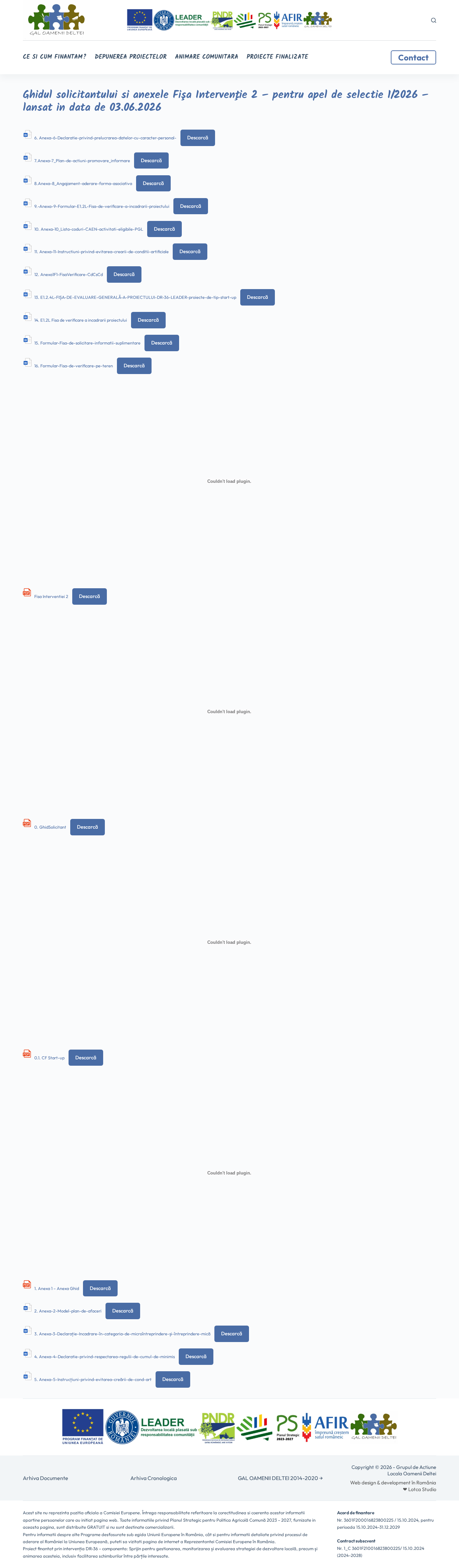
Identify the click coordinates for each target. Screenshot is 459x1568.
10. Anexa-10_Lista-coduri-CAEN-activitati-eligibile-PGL (88, 229)
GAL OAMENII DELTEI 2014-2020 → (280, 1478)
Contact (413, 57)
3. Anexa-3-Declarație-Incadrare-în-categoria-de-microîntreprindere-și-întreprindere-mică (122, 1333)
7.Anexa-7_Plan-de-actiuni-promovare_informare (82, 160)
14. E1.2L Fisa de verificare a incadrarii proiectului (80, 320)
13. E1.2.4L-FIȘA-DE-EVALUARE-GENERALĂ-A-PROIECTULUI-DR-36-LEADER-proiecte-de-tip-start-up (135, 297)
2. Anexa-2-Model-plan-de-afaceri (67, 1310)
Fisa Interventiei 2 (51, 596)
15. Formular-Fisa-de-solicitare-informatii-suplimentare (87, 342)
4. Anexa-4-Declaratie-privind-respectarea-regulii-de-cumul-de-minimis (104, 1356)
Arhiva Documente (45, 1478)
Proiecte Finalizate (277, 57)
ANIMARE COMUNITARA (206, 57)
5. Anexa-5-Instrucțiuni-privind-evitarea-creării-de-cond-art (93, 1379)
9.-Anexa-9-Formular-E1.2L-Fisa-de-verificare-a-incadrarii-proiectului (101, 206)
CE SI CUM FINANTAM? (54, 57)
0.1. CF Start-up (49, 1057)
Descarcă (197, 137)
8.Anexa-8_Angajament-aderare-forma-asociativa (83, 183)
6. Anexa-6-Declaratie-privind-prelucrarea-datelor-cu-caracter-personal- (105, 137)
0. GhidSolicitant (50, 827)
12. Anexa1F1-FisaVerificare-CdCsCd (68, 274)
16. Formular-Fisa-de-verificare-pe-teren (73, 365)
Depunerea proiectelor (131, 57)
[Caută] (433, 20)
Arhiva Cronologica (153, 1478)
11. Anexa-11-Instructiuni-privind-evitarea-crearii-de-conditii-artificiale (101, 251)
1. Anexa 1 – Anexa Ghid (56, 1288)
